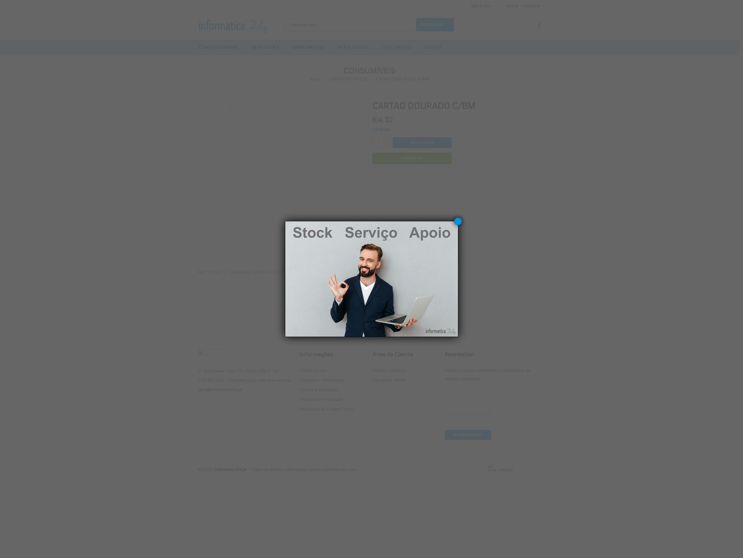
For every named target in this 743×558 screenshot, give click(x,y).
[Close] (458, 221)
